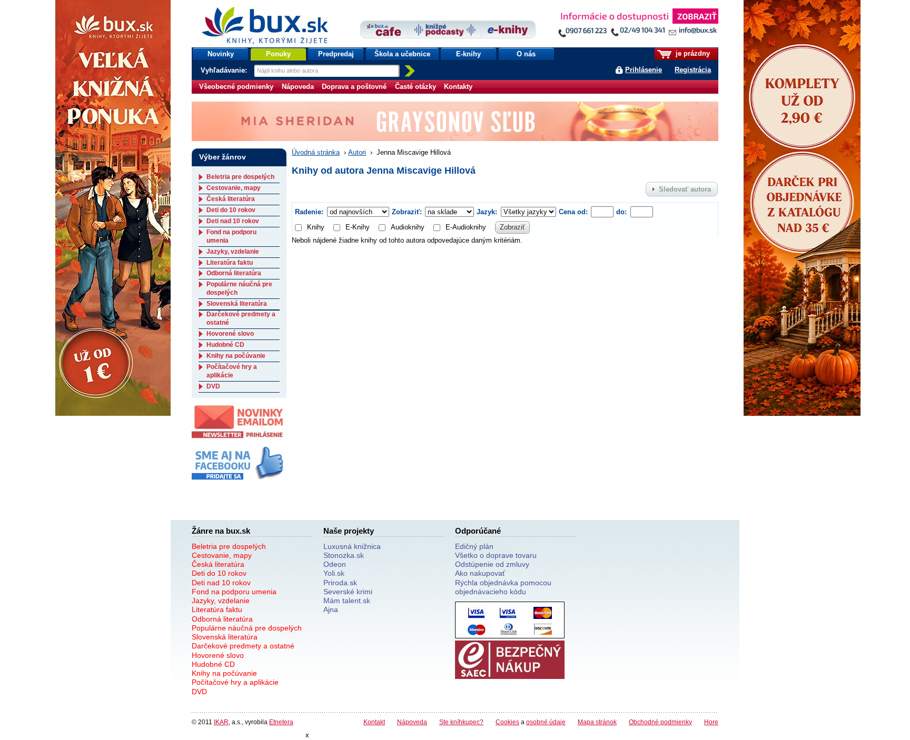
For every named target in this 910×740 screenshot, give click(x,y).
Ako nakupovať (480, 573)
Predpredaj (336, 54)
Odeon (334, 564)
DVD (213, 386)
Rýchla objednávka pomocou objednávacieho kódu (503, 587)
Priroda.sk (340, 582)
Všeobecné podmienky (236, 87)
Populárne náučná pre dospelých (247, 628)
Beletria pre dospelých (240, 177)
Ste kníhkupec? (461, 721)
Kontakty (458, 87)
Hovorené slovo (230, 333)
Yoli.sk (333, 573)
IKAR (221, 721)
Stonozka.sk (343, 555)
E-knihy (468, 54)
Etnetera (281, 721)
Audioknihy (407, 227)
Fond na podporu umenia (234, 591)
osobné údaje (546, 721)
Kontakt (374, 721)
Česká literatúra (230, 199)
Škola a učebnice (402, 54)
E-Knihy (357, 227)
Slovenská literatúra (236, 303)
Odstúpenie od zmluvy (492, 564)
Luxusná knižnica (352, 546)
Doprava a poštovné (354, 87)
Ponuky (278, 54)
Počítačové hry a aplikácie (231, 371)
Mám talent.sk (346, 600)
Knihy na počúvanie (235, 355)
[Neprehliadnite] (637, 25)
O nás (526, 54)
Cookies (507, 721)
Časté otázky (415, 87)
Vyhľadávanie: (225, 70)
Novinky (220, 54)
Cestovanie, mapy (233, 188)
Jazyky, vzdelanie (232, 251)
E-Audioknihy (466, 227)
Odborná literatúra (233, 273)
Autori (357, 152)
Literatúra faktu (229, 262)
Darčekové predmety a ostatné (243, 646)
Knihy (315, 227)
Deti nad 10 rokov (232, 221)
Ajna (330, 609)
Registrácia (693, 70)
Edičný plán (474, 546)
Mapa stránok (597, 721)
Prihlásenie (643, 70)
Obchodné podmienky (660, 721)
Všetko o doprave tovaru (496, 555)
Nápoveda (298, 87)
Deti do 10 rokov (230, 210)
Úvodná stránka (316, 152)
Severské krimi (347, 591)
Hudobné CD (225, 344)
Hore (711, 721)
